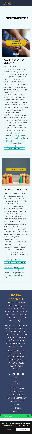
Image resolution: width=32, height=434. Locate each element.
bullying (15, 135)
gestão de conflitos (13, 143)
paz (5, 148)
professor (10, 148)
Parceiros (16, 411)
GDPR (26, 425)
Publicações (16, 408)
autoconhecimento (8, 135)
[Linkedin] (18, 374)
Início (16, 378)
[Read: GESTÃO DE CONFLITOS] (16, 172)
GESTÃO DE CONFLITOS (15, 190)
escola (24, 140)
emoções (19, 140)
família (6, 143)
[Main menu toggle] (28, 3)
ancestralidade (8, 133)
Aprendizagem (16, 133)
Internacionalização (16, 395)
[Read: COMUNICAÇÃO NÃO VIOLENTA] (16, 42)
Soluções (16, 384)
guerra (20, 143)
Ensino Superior (16, 391)
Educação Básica (17, 388)
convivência (14, 138)
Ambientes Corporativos (17, 398)
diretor (13, 140)
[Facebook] (13, 374)
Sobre (16, 381)
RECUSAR (8, 429)
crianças (20, 138)
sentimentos (16, 148)
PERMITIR (23, 429)
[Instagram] (9, 374)
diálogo (8, 140)
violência (6, 151)
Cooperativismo (16, 401)
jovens (12, 145)
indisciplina (7, 145)
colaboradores (22, 135)
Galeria (16, 405)
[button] (28, 416)
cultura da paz (20, 265)
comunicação (7, 138)
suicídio (22, 148)
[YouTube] (23, 374)
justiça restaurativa (20, 145)
